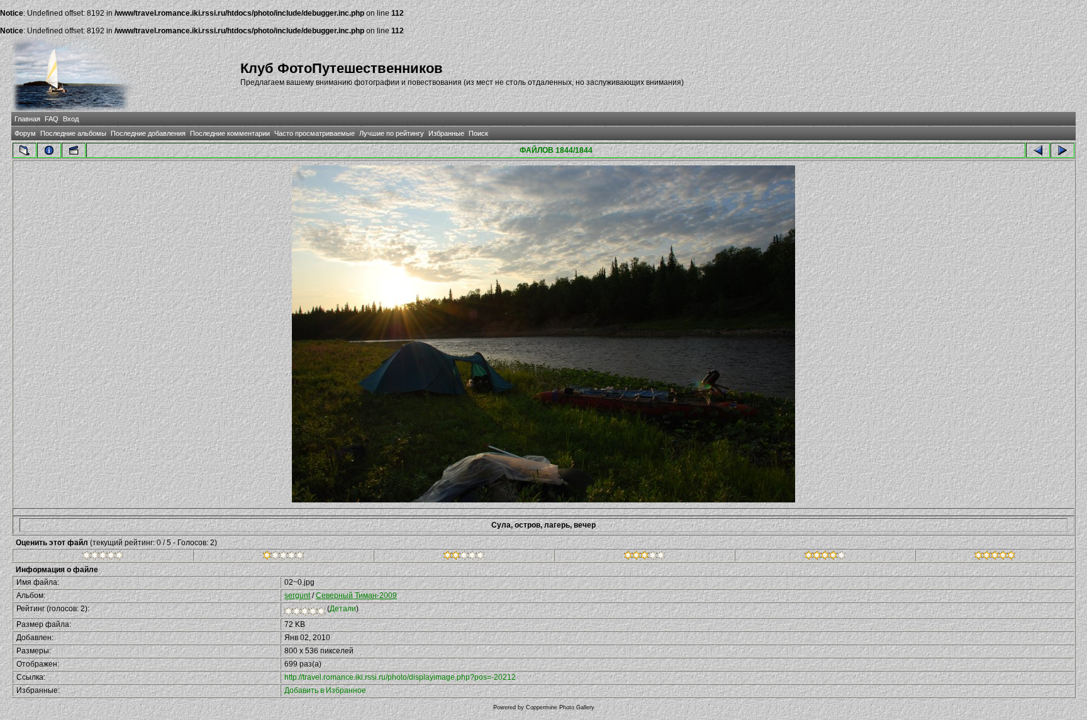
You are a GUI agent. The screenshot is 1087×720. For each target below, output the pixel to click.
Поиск (478, 133)
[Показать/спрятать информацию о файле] (49, 150)
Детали (343, 608)
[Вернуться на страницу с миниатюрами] (24, 150)
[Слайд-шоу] (73, 150)
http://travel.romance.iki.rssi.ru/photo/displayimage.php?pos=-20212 (400, 677)
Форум (25, 133)
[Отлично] (825, 557)
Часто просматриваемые (314, 133)
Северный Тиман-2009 (356, 595)
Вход (71, 119)
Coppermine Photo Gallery (560, 707)
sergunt (297, 595)
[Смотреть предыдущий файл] (1038, 150)
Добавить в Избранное (325, 690)
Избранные (446, 133)
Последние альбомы (73, 133)
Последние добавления (148, 133)
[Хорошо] (644, 557)
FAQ (52, 119)
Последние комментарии (230, 133)
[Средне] (463, 557)
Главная (27, 119)
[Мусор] (102, 557)
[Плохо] (283, 557)
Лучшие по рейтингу (391, 133)
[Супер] (994, 557)
